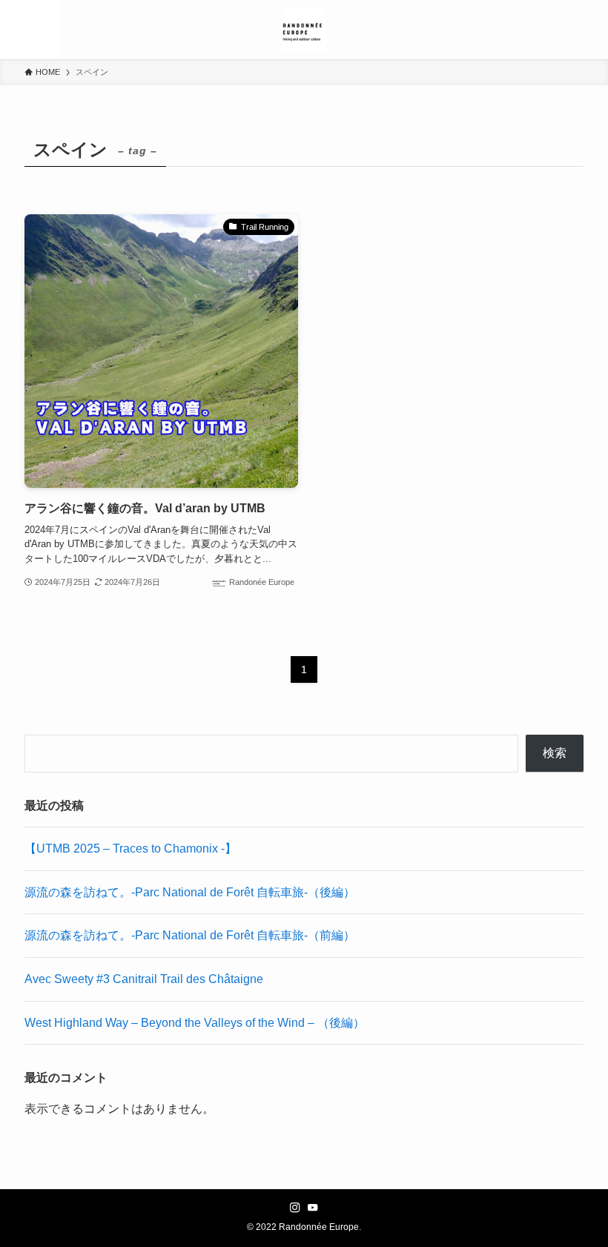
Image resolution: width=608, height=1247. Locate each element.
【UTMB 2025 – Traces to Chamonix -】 (130, 848)
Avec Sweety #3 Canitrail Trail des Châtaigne (143, 979)
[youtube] (313, 1207)
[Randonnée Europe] (304, 29)
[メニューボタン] (29, 29)
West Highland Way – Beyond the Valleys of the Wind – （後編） (194, 1022)
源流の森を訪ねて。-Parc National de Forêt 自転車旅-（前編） (189, 935)
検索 (554, 753)
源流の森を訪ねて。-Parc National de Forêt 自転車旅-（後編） (189, 892)
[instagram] (295, 1207)
